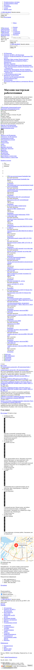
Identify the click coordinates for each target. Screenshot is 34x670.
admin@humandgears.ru (10, 657)
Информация (4, 643)
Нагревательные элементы (15, 66)
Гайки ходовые (14, 59)
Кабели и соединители (22, 81)
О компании (16, 33)
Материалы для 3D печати (11, 75)
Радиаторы (26, 66)
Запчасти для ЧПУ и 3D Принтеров (14, 55)
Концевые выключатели (23, 71)
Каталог (3, 603)
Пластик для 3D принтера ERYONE (14, 77)
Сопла (31, 66)
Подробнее (10, 183)
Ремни (25, 60)
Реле (31, 71)
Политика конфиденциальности (10, 633)
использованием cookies (10, 667)
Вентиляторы (15, 69)
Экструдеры (7, 65)
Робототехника (8, 80)
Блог (5, 647)
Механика (7, 59)
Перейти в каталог (6, 160)
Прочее (21, 59)
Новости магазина (7, 594)
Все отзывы (4, 413)
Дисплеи (22, 69)
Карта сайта (7, 650)
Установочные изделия (10, 622)
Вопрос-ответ (8, 648)
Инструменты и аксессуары (8, 613)
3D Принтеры (8, 53)
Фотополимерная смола (10, 78)
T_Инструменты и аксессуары (12, 74)
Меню (15, 23)
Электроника (7, 69)
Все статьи (4, 365)
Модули (31, 81)
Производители (8, 645)
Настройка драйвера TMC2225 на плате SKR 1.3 (14, 378)
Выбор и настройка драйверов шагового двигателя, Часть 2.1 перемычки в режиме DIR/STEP (17, 401)
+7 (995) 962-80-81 (6, 12)
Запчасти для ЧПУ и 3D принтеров (9, 610)
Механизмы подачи (16, 65)
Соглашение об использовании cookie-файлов (10, 637)
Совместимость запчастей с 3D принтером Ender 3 (15, 370)
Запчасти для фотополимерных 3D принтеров (17, 56)
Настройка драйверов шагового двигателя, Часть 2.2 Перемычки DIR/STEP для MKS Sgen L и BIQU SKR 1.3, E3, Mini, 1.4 (17, 389)
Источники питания (9, 81)
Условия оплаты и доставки (9, 627)
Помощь (3, 605)
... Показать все (8, 68)
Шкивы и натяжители (16, 60)
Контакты (6, 640)
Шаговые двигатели (9, 63)
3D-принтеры (8, 608)
